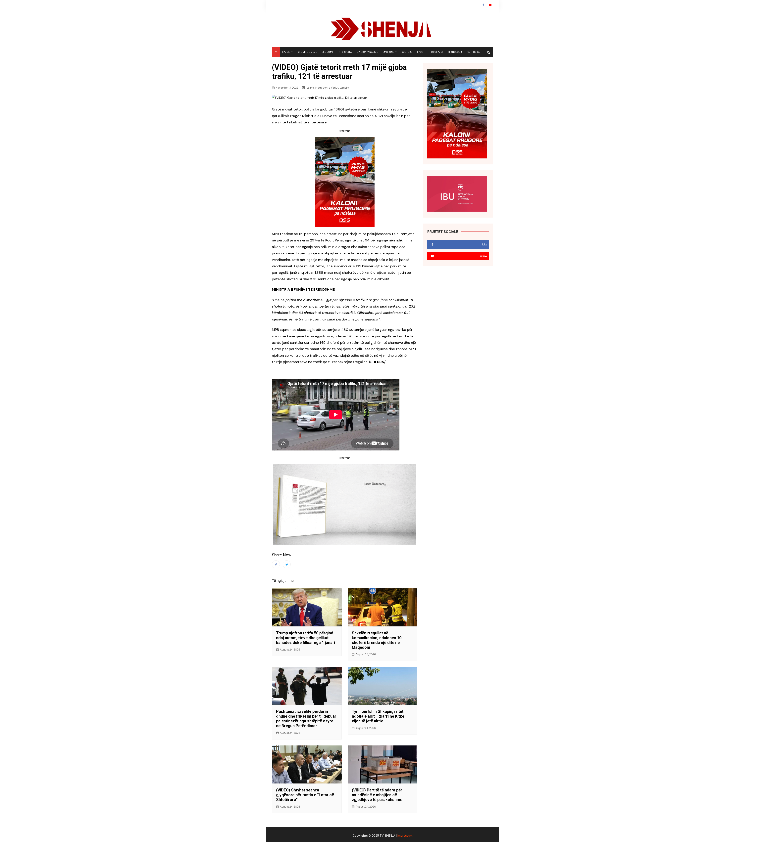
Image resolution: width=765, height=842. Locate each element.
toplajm (344, 87)
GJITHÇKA (474, 52)
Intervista (345, 52)
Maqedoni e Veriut (326, 87)
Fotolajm (436, 52)
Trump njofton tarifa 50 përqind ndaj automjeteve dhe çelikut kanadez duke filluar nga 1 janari (305, 638)
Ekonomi (327, 52)
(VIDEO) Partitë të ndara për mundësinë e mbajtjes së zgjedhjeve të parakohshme (377, 795)
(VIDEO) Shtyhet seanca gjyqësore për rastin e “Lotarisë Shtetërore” (305, 795)
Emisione (388, 52)
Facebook (483, 5)
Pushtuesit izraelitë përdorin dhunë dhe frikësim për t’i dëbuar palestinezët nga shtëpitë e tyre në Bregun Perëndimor (306, 718)
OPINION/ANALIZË (367, 52)
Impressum (405, 836)
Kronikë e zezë (307, 52)
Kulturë (406, 52)
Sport (421, 52)
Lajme (286, 52)
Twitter (287, 564)
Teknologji (455, 52)
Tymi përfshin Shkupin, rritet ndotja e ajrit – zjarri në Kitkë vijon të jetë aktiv (378, 716)
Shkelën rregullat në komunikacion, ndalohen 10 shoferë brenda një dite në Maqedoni (376, 640)
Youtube (490, 5)
